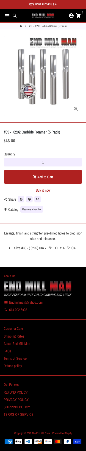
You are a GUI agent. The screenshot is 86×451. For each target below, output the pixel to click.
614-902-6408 (15, 309)
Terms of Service (15, 358)
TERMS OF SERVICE (18, 414)
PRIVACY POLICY (16, 399)
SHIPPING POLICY (17, 406)
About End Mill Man (17, 343)
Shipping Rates (14, 336)
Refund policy (13, 365)
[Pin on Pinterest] (29, 199)
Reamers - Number (31, 209)
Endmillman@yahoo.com (23, 302)
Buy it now (43, 190)
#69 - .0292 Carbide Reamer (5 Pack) (48, 26)
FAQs (7, 350)
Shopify (68, 433)
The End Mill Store (41, 433)
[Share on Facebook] (21, 199)
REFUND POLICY (16, 392)
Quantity (9, 154)
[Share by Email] (37, 199)
